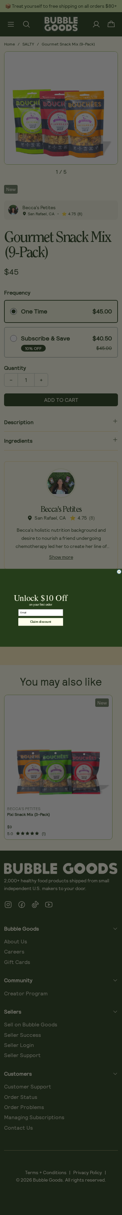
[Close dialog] (119, 572)
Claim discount (40, 622)
